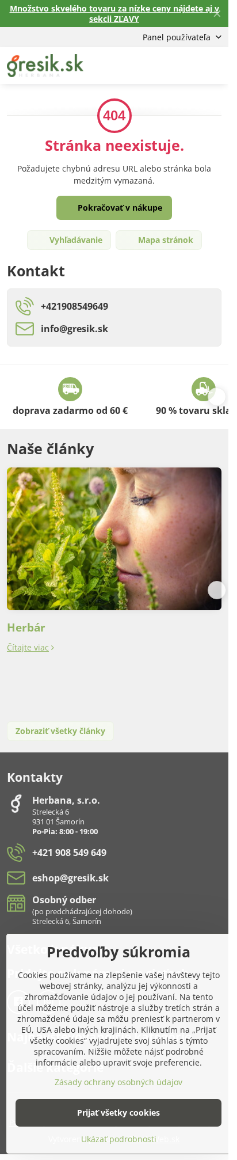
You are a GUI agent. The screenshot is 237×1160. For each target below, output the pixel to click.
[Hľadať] (159, 65)
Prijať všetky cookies (118, 1112)
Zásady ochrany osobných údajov (118, 1082)
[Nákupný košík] (187, 65)
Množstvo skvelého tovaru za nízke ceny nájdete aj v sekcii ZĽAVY (114, 13)
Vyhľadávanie (74, 239)
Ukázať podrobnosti (118, 1139)
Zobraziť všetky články (60, 730)
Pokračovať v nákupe (118, 207)
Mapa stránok (164, 239)
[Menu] (214, 65)
